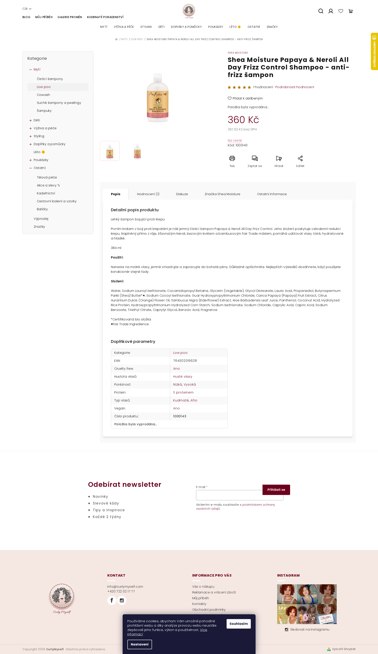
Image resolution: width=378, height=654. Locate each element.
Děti (37, 120)
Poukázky (41, 160)
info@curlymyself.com (125, 586)
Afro (193, 400)
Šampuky (44, 110)
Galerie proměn (70, 17)
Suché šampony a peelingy (59, 102)
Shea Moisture (238, 52)
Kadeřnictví (46, 193)
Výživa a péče (45, 128)
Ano (176, 368)
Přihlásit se (276, 490)
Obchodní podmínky (209, 609)
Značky (39, 226)
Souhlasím (239, 623)
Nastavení (140, 644)
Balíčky (42, 209)
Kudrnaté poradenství (105, 17)
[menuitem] (104, 26)
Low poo (44, 87)
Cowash (43, 95)
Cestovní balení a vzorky (57, 201)
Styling (39, 136)
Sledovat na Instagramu (310, 629)
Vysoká (190, 384)
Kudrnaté (181, 400)
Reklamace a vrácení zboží (214, 592)
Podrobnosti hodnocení (294, 87)
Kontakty (199, 604)
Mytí (37, 69)
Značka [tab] (222, 194)
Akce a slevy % (48, 185)
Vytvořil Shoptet (344, 649)
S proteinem (183, 392)
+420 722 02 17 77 (121, 591)
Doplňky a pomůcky (50, 144)
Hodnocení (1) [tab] (148, 194)
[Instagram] (121, 600)
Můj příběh (44, 17)
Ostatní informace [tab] (272, 194)
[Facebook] (111, 600)
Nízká (177, 384)
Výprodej (41, 218)
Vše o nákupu (203, 586)
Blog (26, 17)
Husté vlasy (182, 376)
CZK (25, 9)
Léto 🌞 (39, 152)
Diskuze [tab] (182, 194)
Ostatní (40, 168)
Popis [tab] (115, 194)
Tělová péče (47, 177)
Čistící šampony (50, 79)
